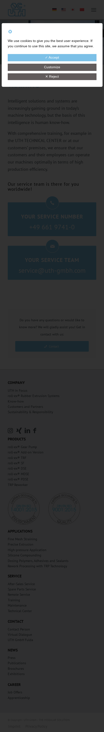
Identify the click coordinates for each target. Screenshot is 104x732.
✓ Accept (52, 57)
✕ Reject (52, 76)
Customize (52, 67)
